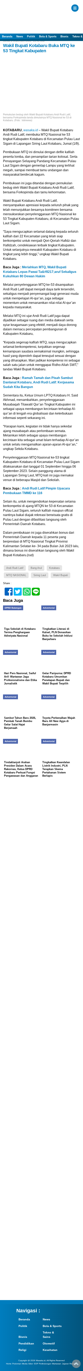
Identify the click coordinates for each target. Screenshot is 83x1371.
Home (8, 1364)
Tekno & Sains (48, 1334)
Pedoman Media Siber (22, 1364)
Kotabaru (54, 567)
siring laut (39, 575)
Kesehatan (50, 1350)
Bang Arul (36, 567)
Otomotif (49, 1343)
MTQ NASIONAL (16, 575)
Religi (22, 1350)
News (19, 36)
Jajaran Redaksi (69, 1364)
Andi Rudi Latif (14, 567)
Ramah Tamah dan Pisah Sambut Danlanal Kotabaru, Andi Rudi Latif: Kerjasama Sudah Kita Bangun (38, 382)
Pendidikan (26, 1343)
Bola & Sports (47, 36)
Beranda (7, 36)
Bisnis (64, 36)
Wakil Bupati (60, 575)
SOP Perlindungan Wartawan (47, 1364)
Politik (31, 36)
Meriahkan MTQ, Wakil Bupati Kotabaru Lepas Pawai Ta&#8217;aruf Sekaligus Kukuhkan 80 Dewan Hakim (39, 271)
